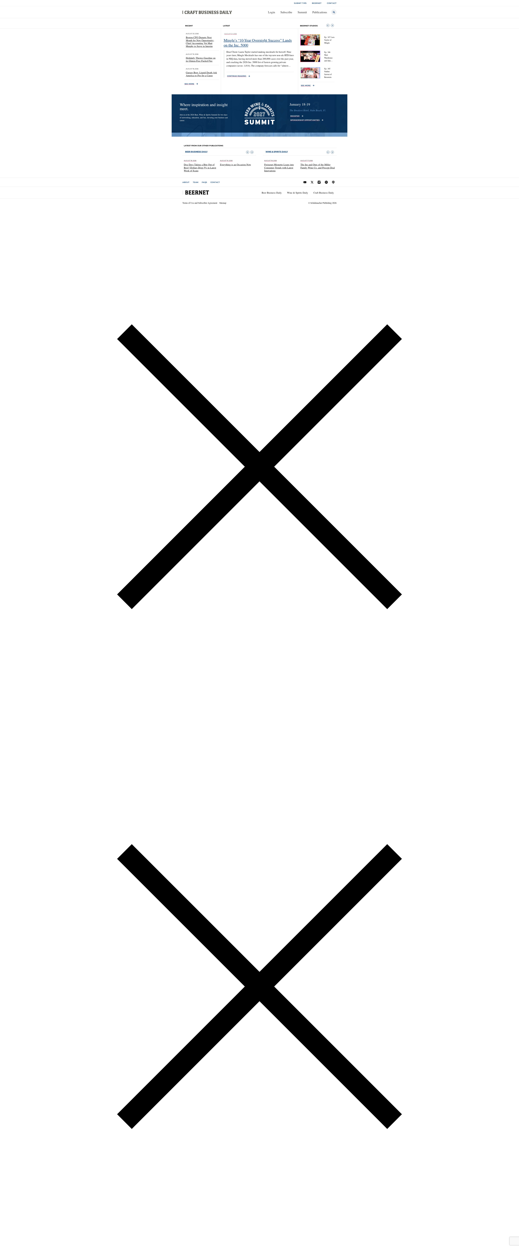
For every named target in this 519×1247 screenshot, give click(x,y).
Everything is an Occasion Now (199, 164)
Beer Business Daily (196, 151)
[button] (327, 25)
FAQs (204, 182)
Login (271, 12)
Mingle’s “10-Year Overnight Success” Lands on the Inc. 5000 (258, 43)
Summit (302, 12)
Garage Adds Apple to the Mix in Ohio (236, 166)
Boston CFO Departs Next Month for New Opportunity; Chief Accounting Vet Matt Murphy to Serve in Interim (200, 42)
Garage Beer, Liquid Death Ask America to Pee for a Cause (201, 74)
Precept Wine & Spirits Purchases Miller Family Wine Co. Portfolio (317, 166)
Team (195, 182)
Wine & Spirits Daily (297, 192)
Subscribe (286, 12)
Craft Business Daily (323, 192)
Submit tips (300, 3)
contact (332, 3)
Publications (319, 12)
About (185, 182)
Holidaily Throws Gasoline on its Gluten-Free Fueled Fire (200, 59)
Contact (215, 182)
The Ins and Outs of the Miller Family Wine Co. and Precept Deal (281, 166)
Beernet (317, 3)
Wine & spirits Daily (277, 151)
